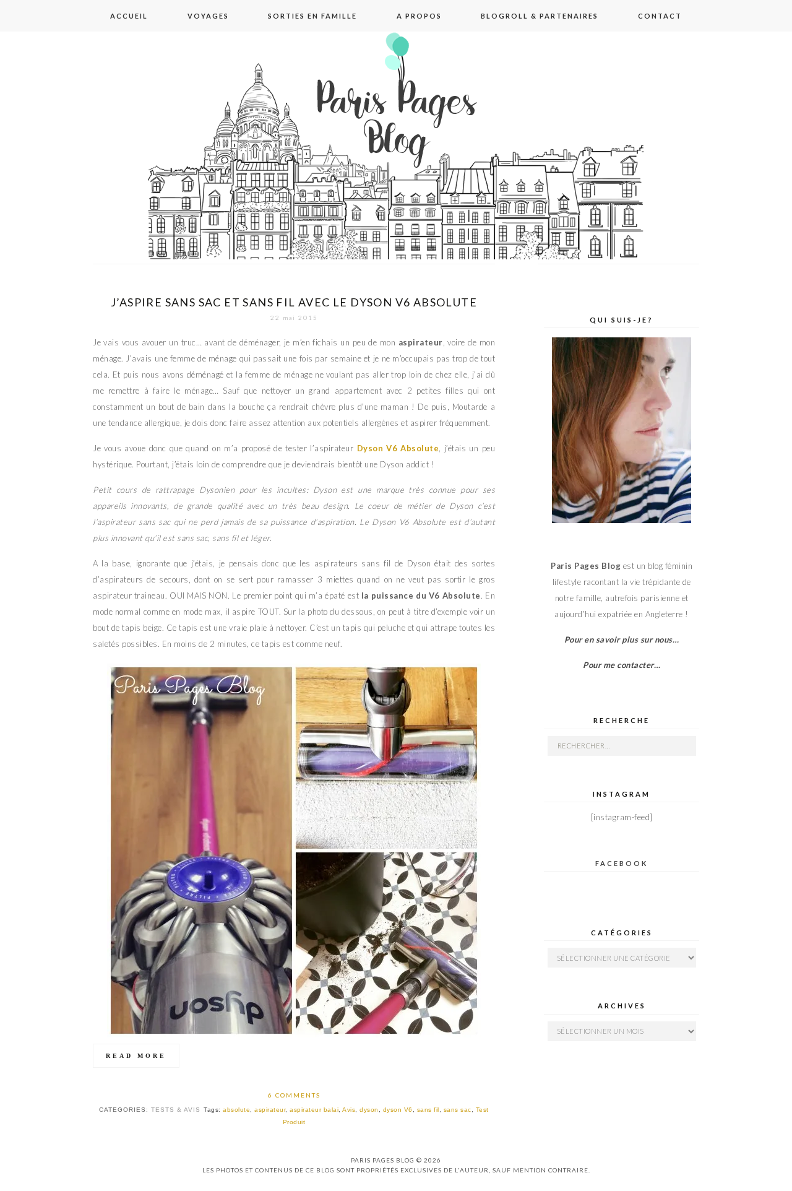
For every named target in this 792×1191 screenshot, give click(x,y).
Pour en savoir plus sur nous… (621, 639)
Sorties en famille (312, 16)
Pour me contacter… (621, 665)
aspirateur (269, 1109)
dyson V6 (398, 1109)
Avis (348, 1109)
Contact (660, 16)
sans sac (457, 1109)
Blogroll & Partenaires (539, 16)
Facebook (621, 863)
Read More (136, 1055)
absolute (236, 1109)
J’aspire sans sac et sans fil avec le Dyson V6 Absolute (294, 302)
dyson (369, 1109)
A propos (419, 16)
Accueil (129, 16)
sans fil (428, 1109)
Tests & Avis (175, 1109)
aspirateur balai (314, 1109)
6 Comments (294, 1095)
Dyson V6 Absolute (398, 448)
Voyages (208, 16)
